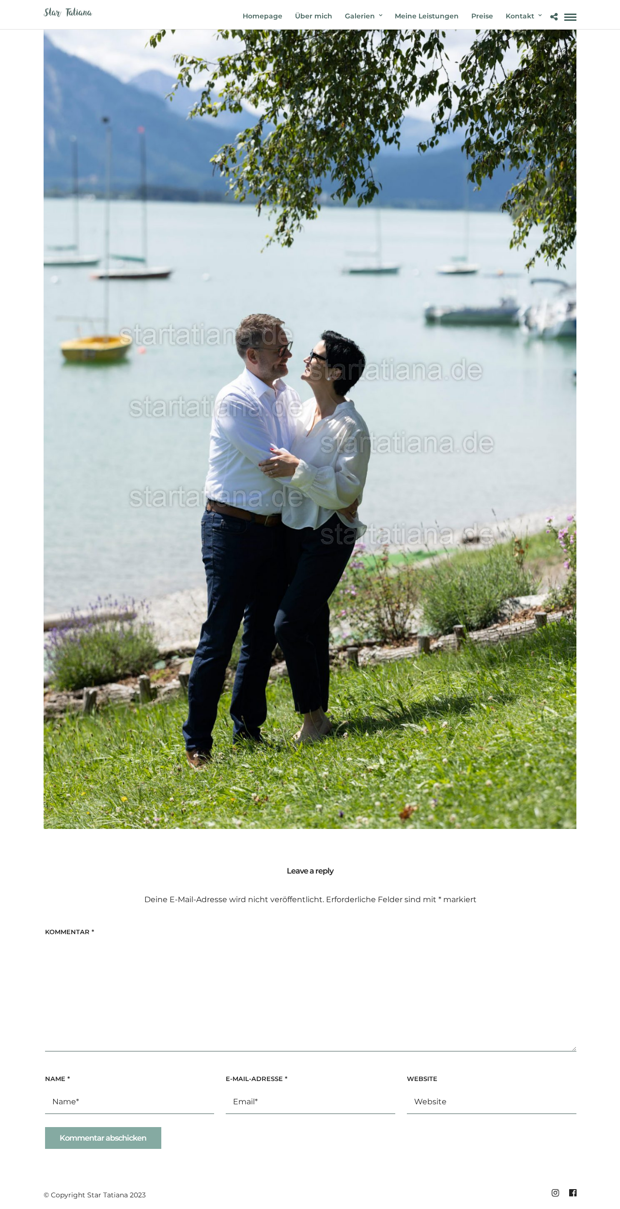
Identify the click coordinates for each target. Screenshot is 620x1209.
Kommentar (69, 932)
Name (57, 1078)
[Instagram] (555, 1193)
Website (422, 1078)
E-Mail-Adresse (256, 1078)
